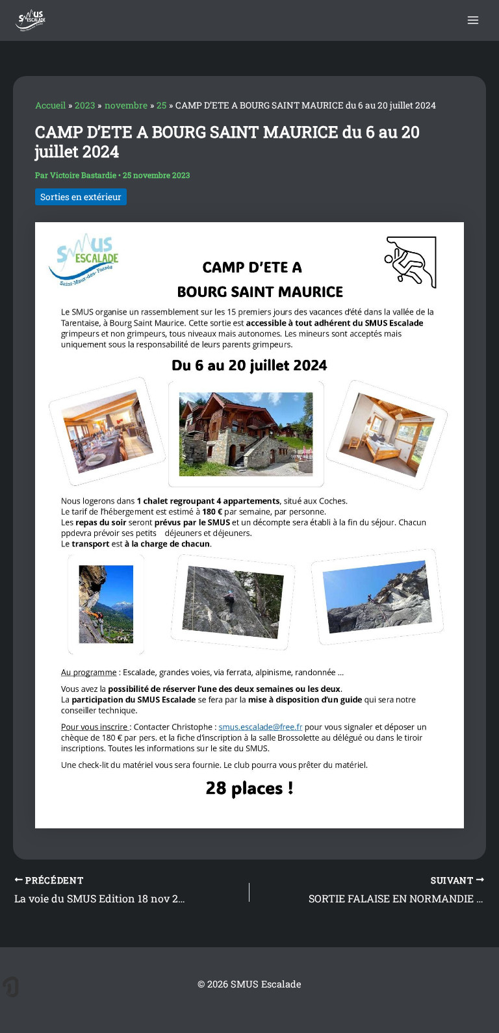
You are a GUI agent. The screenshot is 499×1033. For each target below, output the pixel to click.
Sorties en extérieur (81, 197)
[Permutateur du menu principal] (473, 20)
